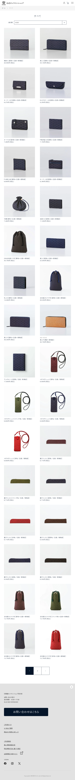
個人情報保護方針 (9, 745)
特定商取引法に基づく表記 (12, 748)
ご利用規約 (7, 741)
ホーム (3, 8)
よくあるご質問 (8, 728)
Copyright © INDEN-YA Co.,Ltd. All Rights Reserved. (37, 776)
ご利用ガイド (8, 724)
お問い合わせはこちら (26, 712)
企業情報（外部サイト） (10, 754)
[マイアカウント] (64, 3)
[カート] (68, 3)
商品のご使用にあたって (11, 732)
